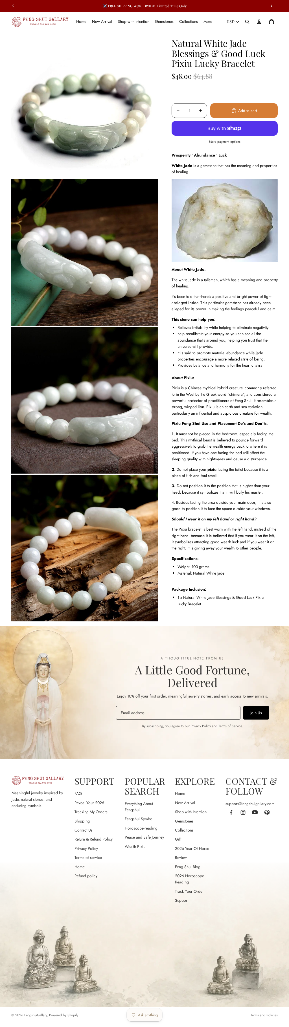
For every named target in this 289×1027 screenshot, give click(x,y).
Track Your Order (189, 891)
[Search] (247, 22)
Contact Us (84, 830)
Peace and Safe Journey (144, 837)
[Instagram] (243, 812)
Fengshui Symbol (139, 819)
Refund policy (86, 876)
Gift (178, 839)
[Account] (259, 22)
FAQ (78, 793)
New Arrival (185, 803)
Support (181, 900)
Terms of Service (230, 726)
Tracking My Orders (91, 812)
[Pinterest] (266, 812)
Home (80, 867)
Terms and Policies (264, 1015)
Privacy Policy (201, 726)
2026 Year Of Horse (192, 848)
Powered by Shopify (63, 1015)
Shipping (82, 821)
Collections (184, 830)
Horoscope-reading (141, 828)
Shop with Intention (191, 812)
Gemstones (184, 821)
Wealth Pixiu (135, 846)
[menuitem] (208, 21)
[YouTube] (254, 812)
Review (181, 857)
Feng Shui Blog (187, 867)
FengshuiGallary (35, 1015)
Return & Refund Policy (94, 839)
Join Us (256, 713)
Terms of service (88, 857)
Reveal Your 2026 (89, 803)
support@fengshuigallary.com (250, 803)
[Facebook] (231, 812)
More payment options (224, 141)
